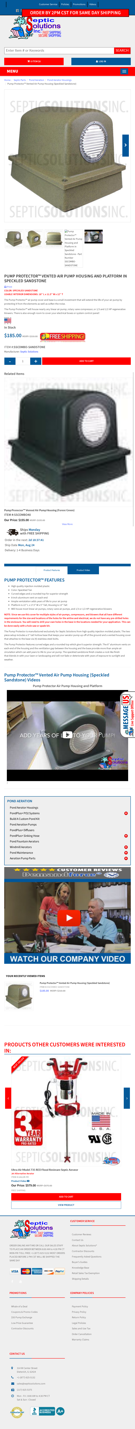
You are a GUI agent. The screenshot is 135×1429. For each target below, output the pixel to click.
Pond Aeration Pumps (23, 824)
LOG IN (102, 61)
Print (9, 287)
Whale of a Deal (19, 1306)
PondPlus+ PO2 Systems (25, 813)
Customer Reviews (81, 1234)
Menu (12, 71)
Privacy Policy (79, 1312)
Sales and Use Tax (81, 1328)
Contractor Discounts (83, 1251)
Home (7, 80)
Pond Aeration (36, 80)
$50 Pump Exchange (21, 1317)
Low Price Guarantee (22, 1323)
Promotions (79, 4)
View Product (66, 1198)
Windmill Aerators (21, 847)
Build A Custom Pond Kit (25, 819)
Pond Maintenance (21, 853)
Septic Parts (20, 80)
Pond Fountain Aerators (24, 841)
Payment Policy (80, 1306)
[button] (127, 714)
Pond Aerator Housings (59, 80)
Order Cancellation (82, 1334)
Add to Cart (86, 361)
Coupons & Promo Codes (24, 1312)
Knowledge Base (80, 1268)
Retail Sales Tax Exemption (86, 1273)
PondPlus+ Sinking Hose (24, 836)
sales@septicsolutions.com (31, 1383)
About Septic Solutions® (84, 1245)
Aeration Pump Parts (22, 858)
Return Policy (79, 1317)
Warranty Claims (80, 1339)
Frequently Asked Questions (86, 1256)
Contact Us (77, 1240)
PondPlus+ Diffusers (22, 830)
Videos (92, 4)
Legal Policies (79, 1323)
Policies (65, 4)
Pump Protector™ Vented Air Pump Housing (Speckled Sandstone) (75, 983)
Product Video (83, 570)
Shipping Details (80, 1279)
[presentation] (8, 1098)
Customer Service (48, 4)
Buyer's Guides (79, 1262)
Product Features (52, 570)
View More (67, 524)
